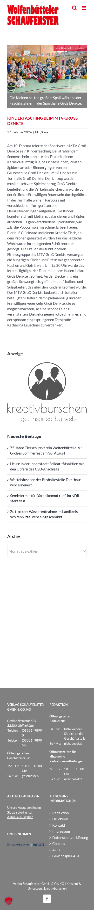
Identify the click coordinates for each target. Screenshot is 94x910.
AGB (56, 850)
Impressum (61, 831)
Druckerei (60, 819)
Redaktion (60, 813)
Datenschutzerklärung (68, 837)
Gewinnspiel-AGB (66, 856)
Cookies (58, 843)
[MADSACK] (26, 845)
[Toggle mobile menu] (84, 7)
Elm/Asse (41, 132)
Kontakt (58, 825)
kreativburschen (55, 888)
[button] (8, 901)
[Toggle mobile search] (74, 7)
